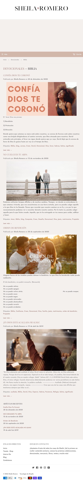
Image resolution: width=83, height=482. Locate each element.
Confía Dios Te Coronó (16, 75)
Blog (4, 457)
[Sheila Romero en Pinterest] (41, 468)
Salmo (63, 146)
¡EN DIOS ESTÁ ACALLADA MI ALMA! (21, 322)
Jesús (59, 219)
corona (22, 146)
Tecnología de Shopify (27, 474)
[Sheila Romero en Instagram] (45, 468)
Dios (47, 146)
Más (5, 54)
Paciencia (48, 392)
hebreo (56, 146)
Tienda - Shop (8, 451)
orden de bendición (70, 311)
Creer (28, 146)
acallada (14, 392)
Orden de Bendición (14, 227)
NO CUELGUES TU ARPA (15, 154)
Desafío (41, 219)
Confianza (19, 311)
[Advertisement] (41, 35)
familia (44, 311)
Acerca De (7, 454)
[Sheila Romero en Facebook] (37, 468)
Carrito (78, 54)
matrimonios (66, 219)
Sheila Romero (13, 474)
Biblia (13, 146)
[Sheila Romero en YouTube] (49, 468)
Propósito (75, 219)
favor (51, 146)
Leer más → (7, 150)
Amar (13, 219)
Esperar (35, 392)
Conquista (28, 219)
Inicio (4, 60)
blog (17, 146)
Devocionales (15, 60)
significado (70, 146)
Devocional (41, 146)
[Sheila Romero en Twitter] (33, 468)
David (33, 146)
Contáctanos (7, 460)
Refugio (56, 392)
